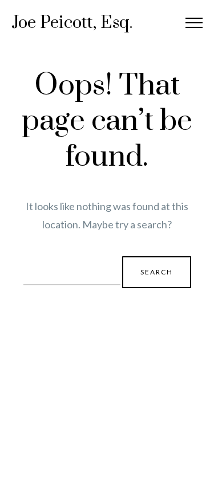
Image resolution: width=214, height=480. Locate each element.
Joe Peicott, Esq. (71, 23)
